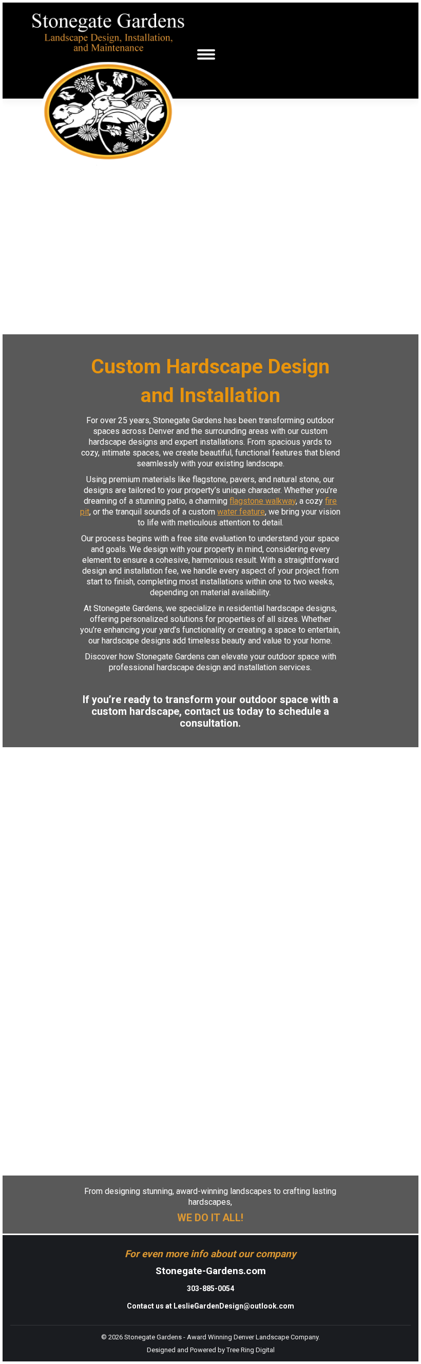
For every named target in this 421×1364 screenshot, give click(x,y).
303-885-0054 (210, 1288)
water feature (241, 512)
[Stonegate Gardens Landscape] (21, 763)
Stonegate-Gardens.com (211, 1271)
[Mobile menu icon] (206, 54)
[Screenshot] (53, 318)
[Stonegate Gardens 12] (17, 753)
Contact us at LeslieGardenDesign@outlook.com (210, 1306)
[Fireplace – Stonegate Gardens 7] (53, 329)
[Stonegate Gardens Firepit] (21, 1170)
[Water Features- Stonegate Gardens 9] (252, 329)
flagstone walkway (262, 501)
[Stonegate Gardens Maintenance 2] (57, 753)
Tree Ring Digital (250, 1350)
